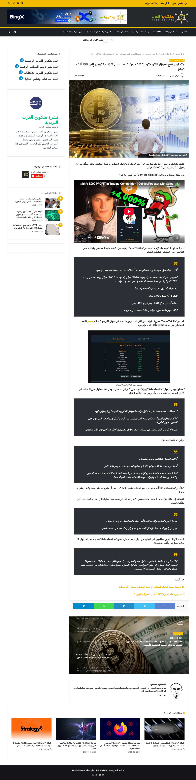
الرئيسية (179, 54)
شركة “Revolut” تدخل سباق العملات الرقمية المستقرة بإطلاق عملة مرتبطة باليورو (165, 744)
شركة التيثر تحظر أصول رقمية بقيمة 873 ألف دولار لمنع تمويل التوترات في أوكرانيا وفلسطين (29, 214)
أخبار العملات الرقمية (160, 54)
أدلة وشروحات (122, 32)
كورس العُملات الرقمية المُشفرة (99, 32)
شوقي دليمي (174, 75)
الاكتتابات (157, 32)
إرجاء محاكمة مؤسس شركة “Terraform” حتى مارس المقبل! (28, 200)
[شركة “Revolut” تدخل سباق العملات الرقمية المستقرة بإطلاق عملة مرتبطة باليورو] (164, 729)
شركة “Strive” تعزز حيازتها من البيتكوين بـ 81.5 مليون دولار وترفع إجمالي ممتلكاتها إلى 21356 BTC (152, 643)
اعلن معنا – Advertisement (83, 770)
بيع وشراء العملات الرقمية (73, 32)
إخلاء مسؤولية (151, 3)
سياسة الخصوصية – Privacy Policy (110, 770)
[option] (129, 645)
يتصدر (91, 321)
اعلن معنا (164, 3)
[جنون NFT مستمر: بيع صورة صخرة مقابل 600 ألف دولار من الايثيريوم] (52, 229)
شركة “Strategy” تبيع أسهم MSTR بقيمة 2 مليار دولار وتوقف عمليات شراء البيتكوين (32, 744)
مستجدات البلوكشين (140, 32)
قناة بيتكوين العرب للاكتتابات (40, 72)
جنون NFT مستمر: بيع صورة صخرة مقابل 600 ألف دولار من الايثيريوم (27, 227)
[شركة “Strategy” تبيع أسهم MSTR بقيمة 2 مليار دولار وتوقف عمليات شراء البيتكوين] (31, 729)
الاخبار (184, 32)
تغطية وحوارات (170, 32)
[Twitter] (22, 3)
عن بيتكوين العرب (180, 3)
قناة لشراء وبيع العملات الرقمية (39, 66)
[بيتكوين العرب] (170, 17)
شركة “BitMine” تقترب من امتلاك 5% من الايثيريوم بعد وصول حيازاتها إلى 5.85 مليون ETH (76, 745)
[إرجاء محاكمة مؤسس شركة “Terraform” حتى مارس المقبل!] (52, 203)
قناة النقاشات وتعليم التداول (41, 78)
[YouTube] (18, 3)
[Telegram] (13, 3)
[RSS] (9, 3)
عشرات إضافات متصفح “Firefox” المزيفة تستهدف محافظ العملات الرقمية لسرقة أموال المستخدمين (120, 745)
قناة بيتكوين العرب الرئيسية (41, 60)
